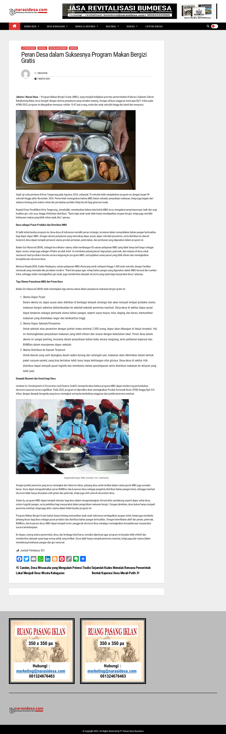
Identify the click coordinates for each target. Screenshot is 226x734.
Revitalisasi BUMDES (58, 48)
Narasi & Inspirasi (85, 26)
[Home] (14, 26)
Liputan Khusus (154, 26)
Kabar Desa (30, 26)
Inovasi (131, 26)
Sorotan (73, 48)
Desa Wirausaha (56, 26)
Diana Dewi (42, 73)
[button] (208, 26)
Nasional (111, 26)
